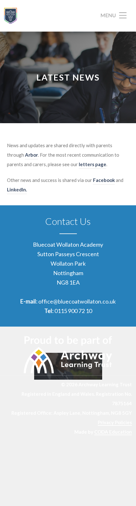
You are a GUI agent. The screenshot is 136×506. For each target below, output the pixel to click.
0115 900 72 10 (73, 310)
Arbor (31, 155)
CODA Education (113, 432)
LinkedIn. (17, 189)
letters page (92, 164)
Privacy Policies (115, 422)
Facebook (104, 180)
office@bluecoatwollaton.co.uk (77, 301)
